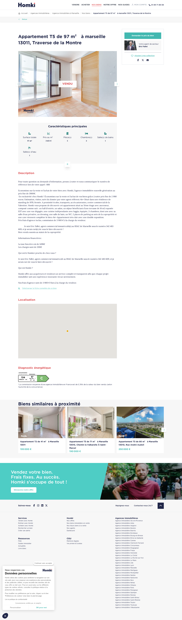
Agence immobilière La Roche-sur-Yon (129, 558)
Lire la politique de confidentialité (16, 599)
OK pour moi (41, 607)
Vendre (75, 5)
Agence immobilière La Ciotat (126, 555)
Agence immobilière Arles (124, 523)
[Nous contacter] (147, 60)
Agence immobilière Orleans (125, 585)
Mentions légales (73, 541)
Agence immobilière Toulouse (126, 605)
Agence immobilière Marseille (126, 568)
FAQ (19, 541)
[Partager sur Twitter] (142, 60)
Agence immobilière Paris (124, 587)
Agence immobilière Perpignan (126, 590)
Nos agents (71, 528)
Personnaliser (15, 607)
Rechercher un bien (25, 528)
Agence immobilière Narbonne (126, 577)
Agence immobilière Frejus (125, 550)
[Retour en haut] (161, 506)
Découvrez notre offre (23, 490)
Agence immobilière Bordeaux (126, 533)
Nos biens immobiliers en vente (78, 523)
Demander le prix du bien (143, 35)
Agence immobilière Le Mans (125, 560)
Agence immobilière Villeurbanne (127, 607)
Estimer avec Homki (25, 523)
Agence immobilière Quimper (126, 592)
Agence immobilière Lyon (124, 565)
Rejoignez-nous (122, 505)
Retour (24, 19)
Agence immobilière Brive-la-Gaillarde (129, 538)
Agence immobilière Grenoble (126, 553)
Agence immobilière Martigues (126, 570)
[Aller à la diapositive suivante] (116, 84)
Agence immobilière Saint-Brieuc (127, 597)
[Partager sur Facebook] (138, 60)
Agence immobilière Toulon (125, 602)
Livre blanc (22, 548)
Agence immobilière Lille (124, 563)
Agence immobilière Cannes (125, 540)
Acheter (85, 5)
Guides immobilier (24, 543)
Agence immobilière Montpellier (127, 573)
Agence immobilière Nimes (125, 582)
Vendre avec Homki (25, 520)
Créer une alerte (24, 530)
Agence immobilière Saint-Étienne (127, 600)
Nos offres (70, 520)
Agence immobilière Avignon (125, 525)
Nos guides (124, 5)
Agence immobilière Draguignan (127, 548)
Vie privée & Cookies (74, 543)
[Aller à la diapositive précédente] (18, 84)
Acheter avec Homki (25, 525)
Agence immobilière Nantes (125, 575)
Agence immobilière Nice (124, 580)
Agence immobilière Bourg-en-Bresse (129, 535)
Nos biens (97, 5)
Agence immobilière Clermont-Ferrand (129, 543)
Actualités (22, 546)
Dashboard (71, 530)
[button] (5, 616)
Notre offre (110, 5)
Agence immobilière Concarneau (127, 545)
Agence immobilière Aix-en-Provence (129, 520)
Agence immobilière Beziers (125, 528)
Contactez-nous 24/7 (143, 505)
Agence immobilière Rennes (125, 595)
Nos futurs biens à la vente (76, 525)
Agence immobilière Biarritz (125, 530)
